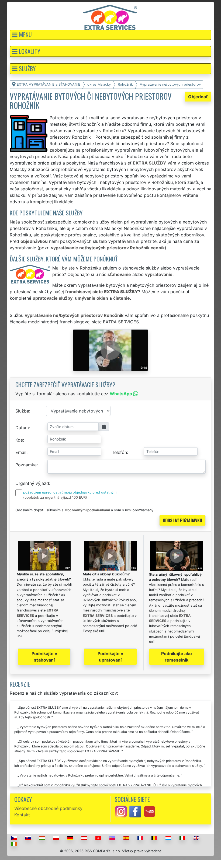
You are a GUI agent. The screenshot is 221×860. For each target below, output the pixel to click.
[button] (110, 35)
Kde (19, 440)
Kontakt (22, 814)
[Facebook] (135, 811)
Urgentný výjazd (32, 483)
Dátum (22, 427)
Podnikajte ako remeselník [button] (176, 657)
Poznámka (26, 464)
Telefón (119, 452)
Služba (22, 411)
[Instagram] (121, 811)
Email (20, 452)
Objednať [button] (198, 96)
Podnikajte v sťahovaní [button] (44, 657)
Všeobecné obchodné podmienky (48, 808)
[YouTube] (149, 811)
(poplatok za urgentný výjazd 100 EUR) (55, 497)
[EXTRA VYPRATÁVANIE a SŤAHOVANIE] (110, 17)
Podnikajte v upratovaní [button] (110, 657)
